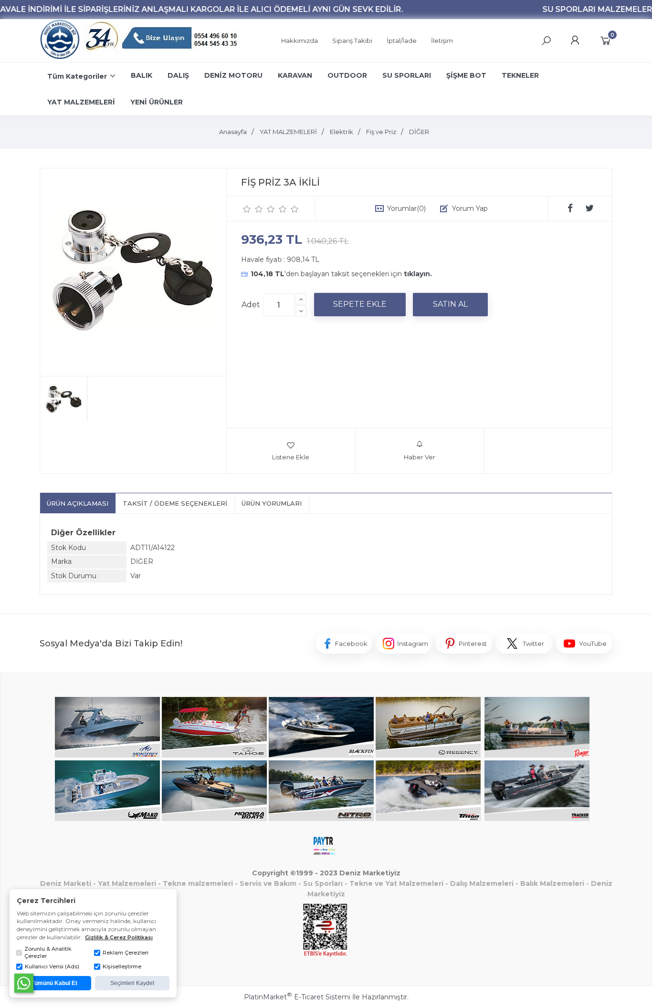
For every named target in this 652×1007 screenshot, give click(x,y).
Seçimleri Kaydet (132, 983)
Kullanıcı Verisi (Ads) (52, 966)
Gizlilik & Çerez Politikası (119, 937)
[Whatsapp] (23, 983)
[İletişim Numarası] (162, 41)
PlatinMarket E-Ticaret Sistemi (297, 997)
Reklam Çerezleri (125, 952)
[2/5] (253, 209)
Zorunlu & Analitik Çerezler (48, 952)
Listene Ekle (290, 457)
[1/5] (247, 209)
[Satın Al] (450, 304)
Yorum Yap (470, 208)
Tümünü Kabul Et (54, 983)
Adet (251, 304)
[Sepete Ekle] (360, 304)
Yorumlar (406, 208)
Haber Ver (419, 457)
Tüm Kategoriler (77, 76)
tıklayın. (418, 274)
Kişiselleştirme (122, 966)
